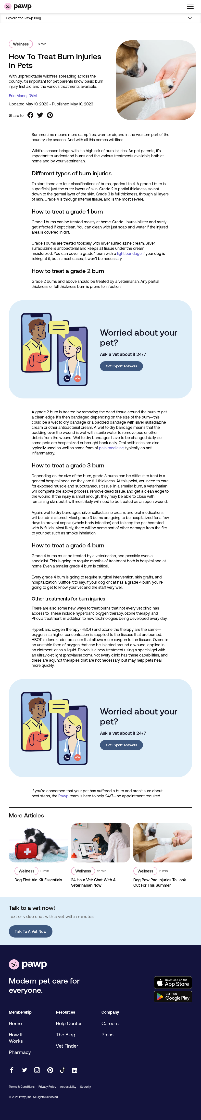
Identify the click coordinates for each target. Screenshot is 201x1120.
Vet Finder (67, 1046)
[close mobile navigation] (100, 24)
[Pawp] (18, 6)
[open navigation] (190, 6)
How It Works (16, 1038)
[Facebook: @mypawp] (11, 1070)
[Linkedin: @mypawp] (74, 1070)
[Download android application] (173, 997)
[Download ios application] (173, 983)
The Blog (65, 1034)
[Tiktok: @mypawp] (62, 1070)
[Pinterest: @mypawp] (50, 1070)
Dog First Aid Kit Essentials (38, 880)
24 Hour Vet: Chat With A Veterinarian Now (93, 882)
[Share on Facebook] (30, 115)
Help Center (69, 1023)
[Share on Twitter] (40, 115)
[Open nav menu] (190, 18)
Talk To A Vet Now (31, 931)
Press (107, 1034)
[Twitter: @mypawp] (24, 1070)
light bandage (129, 253)
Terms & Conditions (22, 1086)
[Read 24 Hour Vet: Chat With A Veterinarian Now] (100, 842)
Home (15, 1023)
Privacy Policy (47, 1086)
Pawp (63, 796)
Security (85, 1086)
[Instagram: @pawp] (37, 1070)
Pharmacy (20, 1052)
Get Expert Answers (121, 366)
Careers (110, 1023)
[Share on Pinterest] (50, 115)
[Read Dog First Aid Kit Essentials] (38, 842)
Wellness (21, 44)
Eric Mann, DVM (23, 95)
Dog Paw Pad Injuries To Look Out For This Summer (159, 882)
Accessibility (68, 1086)
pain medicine (111, 448)
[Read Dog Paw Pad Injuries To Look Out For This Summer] (162, 842)
